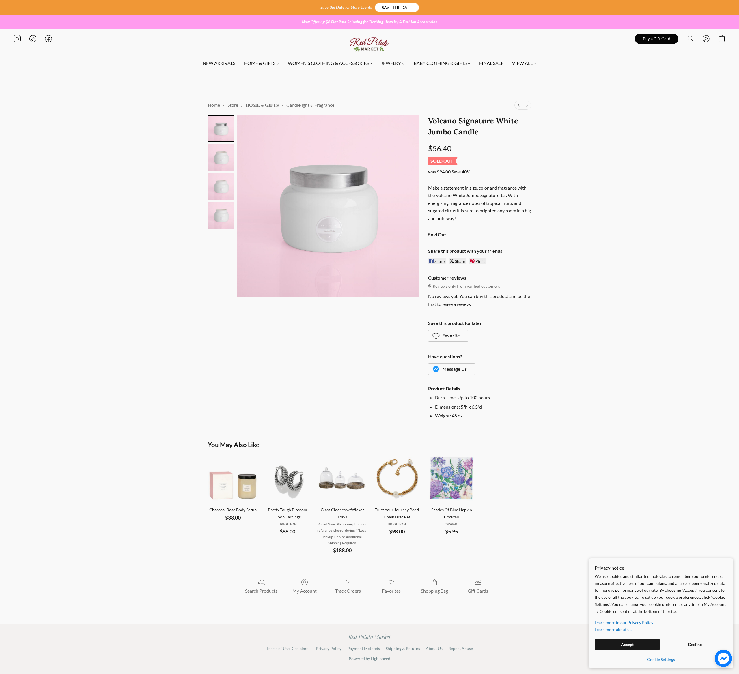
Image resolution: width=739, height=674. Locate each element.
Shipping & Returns (403, 648)
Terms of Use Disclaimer (288, 648)
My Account (304, 591)
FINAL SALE (491, 63)
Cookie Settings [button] (661, 659)
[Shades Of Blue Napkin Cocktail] (451, 478)
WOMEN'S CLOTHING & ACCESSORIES (329, 63)
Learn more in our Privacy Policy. (624, 622)
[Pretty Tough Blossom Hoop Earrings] (288, 478)
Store (232, 105)
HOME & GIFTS (260, 63)
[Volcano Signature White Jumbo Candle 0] (221, 128)
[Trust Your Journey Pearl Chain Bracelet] (397, 478)
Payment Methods (363, 648)
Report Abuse (460, 648)
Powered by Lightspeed (369, 658)
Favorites (391, 591)
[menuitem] (519, 105)
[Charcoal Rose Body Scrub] (233, 478)
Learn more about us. (613, 629)
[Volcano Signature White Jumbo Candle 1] (221, 157)
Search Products (261, 591)
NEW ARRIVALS (219, 63)
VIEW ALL (522, 63)
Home (214, 105)
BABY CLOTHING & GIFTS (441, 63)
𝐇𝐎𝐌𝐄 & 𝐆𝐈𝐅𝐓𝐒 (262, 105)
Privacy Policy (328, 648)
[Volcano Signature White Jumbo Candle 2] (221, 186)
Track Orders (348, 591)
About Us (434, 648)
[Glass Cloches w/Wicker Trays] (342, 478)
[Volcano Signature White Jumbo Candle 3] (221, 215)
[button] (397, 7)
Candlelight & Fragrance (310, 105)
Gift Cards (478, 591)
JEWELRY (391, 63)
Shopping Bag (434, 591)
